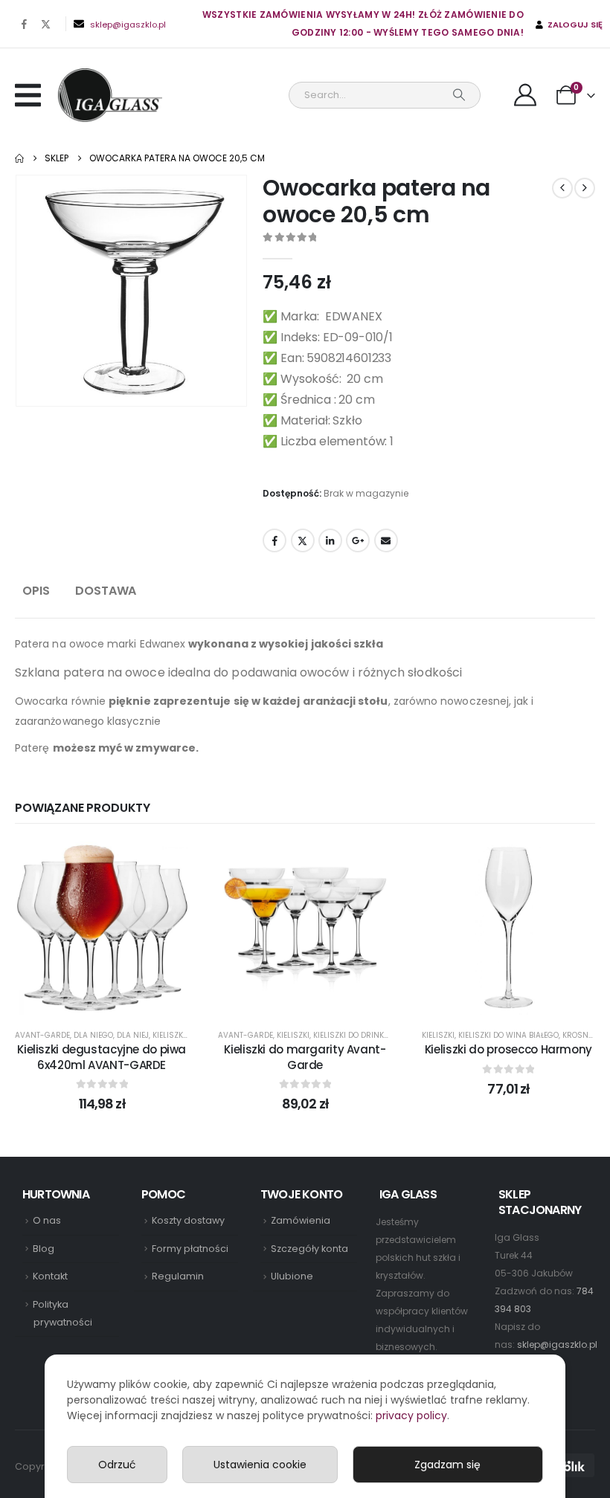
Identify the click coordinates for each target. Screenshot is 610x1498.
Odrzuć (117, 1464)
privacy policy (411, 1415)
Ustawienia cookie (260, 1464)
